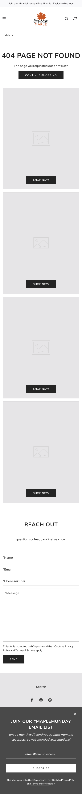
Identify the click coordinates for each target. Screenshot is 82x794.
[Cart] (75, 18)
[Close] (75, 714)
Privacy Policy (68, 780)
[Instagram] (41, 700)
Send (14, 659)
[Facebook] (32, 700)
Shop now (41, 179)
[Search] (66, 18)
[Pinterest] (50, 700)
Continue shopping (41, 75)
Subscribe (41, 768)
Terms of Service (25, 650)
